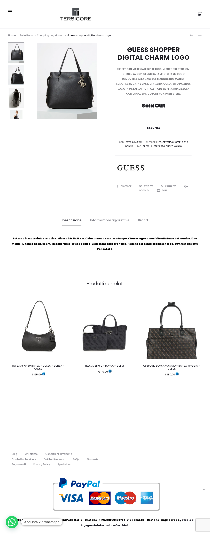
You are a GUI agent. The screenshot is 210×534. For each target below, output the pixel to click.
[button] (12, 522)
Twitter (149, 186)
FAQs (76, 459)
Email (165, 190)
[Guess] (130, 168)
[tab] (72, 220)
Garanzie (92, 459)
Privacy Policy (41, 464)
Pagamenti (19, 464)
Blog (14, 454)
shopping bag (174, 146)
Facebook (126, 186)
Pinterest (171, 186)
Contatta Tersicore (24, 459)
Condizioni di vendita (58, 454)
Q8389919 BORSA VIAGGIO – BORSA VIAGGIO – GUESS (171, 367)
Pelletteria (26, 35)
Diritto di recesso (54, 459)
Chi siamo (31, 454)
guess (146, 146)
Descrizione (71, 220)
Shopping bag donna (50, 35)
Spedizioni (64, 464)
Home (12, 35)
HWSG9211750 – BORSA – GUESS (105, 365)
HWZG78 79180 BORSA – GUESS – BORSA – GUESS (38, 367)
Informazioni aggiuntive (109, 220)
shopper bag (158, 146)
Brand (143, 220)
